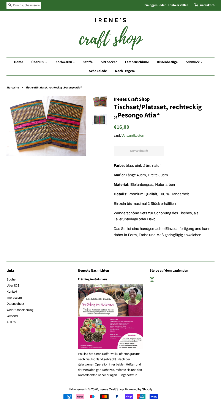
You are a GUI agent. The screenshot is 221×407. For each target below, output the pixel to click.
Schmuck (193, 62)
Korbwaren (64, 62)
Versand (12, 316)
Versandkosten (133, 135)
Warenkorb (207, 5)
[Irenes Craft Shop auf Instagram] (152, 280)
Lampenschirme (137, 62)
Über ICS (38, 62)
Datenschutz (15, 303)
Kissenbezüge (167, 62)
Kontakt (11, 291)
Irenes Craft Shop (111, 389)
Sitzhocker (109, 62)
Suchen (11, 279)
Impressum (14, 297)
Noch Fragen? (125, 71)
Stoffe (88, 62)
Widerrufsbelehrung (19, 310)
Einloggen (151, 5)
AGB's (11, 322)
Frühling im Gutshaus (92, 279)
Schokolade (98, 71)
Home (18, 62)
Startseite (12, 88)
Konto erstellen (178, 5)
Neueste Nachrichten (93, 270)
